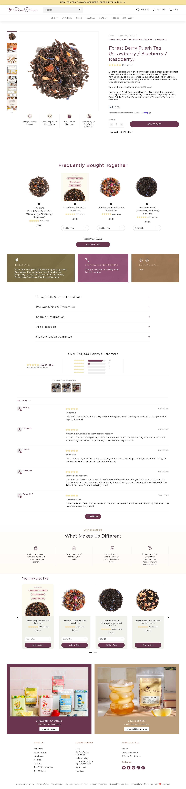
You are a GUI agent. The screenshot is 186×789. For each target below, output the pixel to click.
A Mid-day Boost (126, 36)
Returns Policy (82, 758)
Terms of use (42, 784)
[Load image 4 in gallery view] (12, 70)
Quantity (113, 119)
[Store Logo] (23, 9)
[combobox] (63, 10)
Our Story (38, 749)
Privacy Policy (57, 784)
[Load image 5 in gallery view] (12, 81)
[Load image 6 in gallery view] (12, 91)
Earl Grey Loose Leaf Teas (76, 784)
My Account (81, 767)
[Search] (80, 10)
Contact (37, 764)
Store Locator (40, 752)
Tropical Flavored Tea (119, 784)
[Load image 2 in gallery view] (12, 48)
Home (112, 36)
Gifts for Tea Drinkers (131, 756)
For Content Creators (43, 767)
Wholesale (38, 756)
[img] (72, 409)
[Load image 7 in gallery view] (12, 102)
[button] (54, 18)
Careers (37, 760)
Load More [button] (93, 516)
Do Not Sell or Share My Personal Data (84, 763)
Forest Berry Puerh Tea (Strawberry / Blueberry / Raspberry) (138, 39)
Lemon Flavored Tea (139, 784)
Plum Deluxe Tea (28, 784)
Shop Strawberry (49, 729)
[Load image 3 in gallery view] (12, 59)
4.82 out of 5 (46, 365)
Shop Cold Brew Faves (137, 729)
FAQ (78, 749)
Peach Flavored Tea (98, 784)
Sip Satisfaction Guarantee (82, 753)
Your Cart (80, 771)
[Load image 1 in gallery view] (12, 37)
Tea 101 (125, 749)
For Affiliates (39, 771)
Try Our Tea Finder (130, 752)
